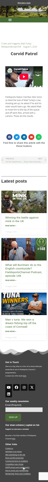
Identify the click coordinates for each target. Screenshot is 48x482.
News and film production (14, 458)
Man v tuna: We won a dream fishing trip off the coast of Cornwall (20, 323)
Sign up (13, 417)
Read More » (10, 226)
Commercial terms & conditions (16, 461)
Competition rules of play (14, 464)
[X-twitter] (32, 387)
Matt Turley (26, 43)
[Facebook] (16, 387)
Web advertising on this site (15, 455)
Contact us (9, 448)
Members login (24, 3)
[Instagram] (24, 387)
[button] (10, 19)
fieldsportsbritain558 (11, 46)
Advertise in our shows (13, 452)
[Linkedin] (8, 394)
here (24, 376)
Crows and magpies (10, 43)
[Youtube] (8, 387)
